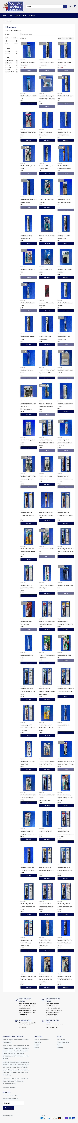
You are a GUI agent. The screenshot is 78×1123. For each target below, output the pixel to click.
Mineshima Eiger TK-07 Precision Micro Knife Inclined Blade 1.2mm (65, 442)
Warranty (60, 1047)
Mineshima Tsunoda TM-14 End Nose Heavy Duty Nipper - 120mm (28, 979)
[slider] (6, 41)
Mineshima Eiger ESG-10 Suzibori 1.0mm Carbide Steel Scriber (46, 870)
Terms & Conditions (63, 1042)
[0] (74, 6)
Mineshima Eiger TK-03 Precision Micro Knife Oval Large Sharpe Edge (66, 834)
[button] (69, 38)
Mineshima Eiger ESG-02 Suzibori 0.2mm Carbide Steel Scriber (65, 906)
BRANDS (17, 15)
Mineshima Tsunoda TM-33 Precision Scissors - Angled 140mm (46, 727)
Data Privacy (61, 1039)
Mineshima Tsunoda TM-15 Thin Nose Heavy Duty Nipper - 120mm (28, 479)
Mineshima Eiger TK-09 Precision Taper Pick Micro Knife (27, 515)
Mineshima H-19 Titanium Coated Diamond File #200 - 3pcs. (64, 202)
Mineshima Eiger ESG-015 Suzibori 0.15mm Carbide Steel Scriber (46, 442)
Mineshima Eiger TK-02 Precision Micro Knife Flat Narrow (26, 588)
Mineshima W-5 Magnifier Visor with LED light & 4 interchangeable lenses (28, 406)
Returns (59, 1045)
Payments (38, 1042)
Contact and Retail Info (41, 1039)
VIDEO (24, 15)
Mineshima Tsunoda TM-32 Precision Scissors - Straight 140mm (27, 551)
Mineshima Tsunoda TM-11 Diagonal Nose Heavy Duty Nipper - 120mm (45, 979)
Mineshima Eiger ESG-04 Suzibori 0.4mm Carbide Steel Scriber (46, 906)
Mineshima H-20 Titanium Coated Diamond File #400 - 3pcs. (46, 406)
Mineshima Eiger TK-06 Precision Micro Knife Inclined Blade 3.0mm (27, 727)
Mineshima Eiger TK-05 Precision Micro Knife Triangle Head (65, 515)
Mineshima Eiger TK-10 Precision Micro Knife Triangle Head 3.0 (65, 479)
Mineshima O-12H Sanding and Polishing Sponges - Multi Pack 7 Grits (47, 98)
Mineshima (10, 21)
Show (59, 38)
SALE (10, 15)
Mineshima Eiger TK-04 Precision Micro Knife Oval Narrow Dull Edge (45, 943)
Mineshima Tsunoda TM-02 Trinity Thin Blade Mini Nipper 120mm (65, 979)
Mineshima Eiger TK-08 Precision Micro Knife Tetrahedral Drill (26, 943)
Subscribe (8, 1108)
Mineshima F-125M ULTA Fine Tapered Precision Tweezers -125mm (65, 943)
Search (37, 1047)
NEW (4, 15)
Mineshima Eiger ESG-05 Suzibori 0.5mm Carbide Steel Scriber (27, 906)
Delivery (37, 1045)
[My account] (70, 6)
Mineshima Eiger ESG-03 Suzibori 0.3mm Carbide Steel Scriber (27, 691)
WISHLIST (32, 15)
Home (4, 21)
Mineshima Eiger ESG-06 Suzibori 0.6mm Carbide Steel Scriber (65, 870)
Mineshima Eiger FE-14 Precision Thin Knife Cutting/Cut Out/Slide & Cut (47, 691)
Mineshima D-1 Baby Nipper (64, 655)
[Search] (65, 6)
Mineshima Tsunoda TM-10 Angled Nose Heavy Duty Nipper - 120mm (65, 797)
